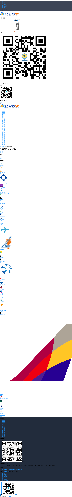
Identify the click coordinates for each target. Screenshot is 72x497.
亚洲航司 (3, 115)
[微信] (8, 488)
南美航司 (3, 123)
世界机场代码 (4, 3)
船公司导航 (4, 4)
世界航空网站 (4, 476)
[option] (37, 22)
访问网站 (1, 151)
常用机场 (3, 110)
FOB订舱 (3, 7)
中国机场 (3, 112)
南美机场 (3, 122)
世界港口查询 (4, 5)
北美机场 (3, 118)
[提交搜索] (10, 496)
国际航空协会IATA (5, 479)
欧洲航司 (3, 121)
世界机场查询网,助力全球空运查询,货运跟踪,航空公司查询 (12, 469)
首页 (3, 1)
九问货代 (14, 471)
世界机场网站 (6, 471)
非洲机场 (3, 124)
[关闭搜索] (0, 495)
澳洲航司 (3, 117)
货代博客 (3, 478)
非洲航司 (3, 125)
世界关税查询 (4, 6)
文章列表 (3, 2)
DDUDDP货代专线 (5, 480)
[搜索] (0, 494)
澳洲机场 (3, 116)
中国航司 (3, 113)
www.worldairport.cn (3, 465)
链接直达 (3, 126)
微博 (1, 102)
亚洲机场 (3, 114)
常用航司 (3, 111)
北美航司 (3, 119)
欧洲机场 (3, 120)
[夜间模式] (16, 494)
